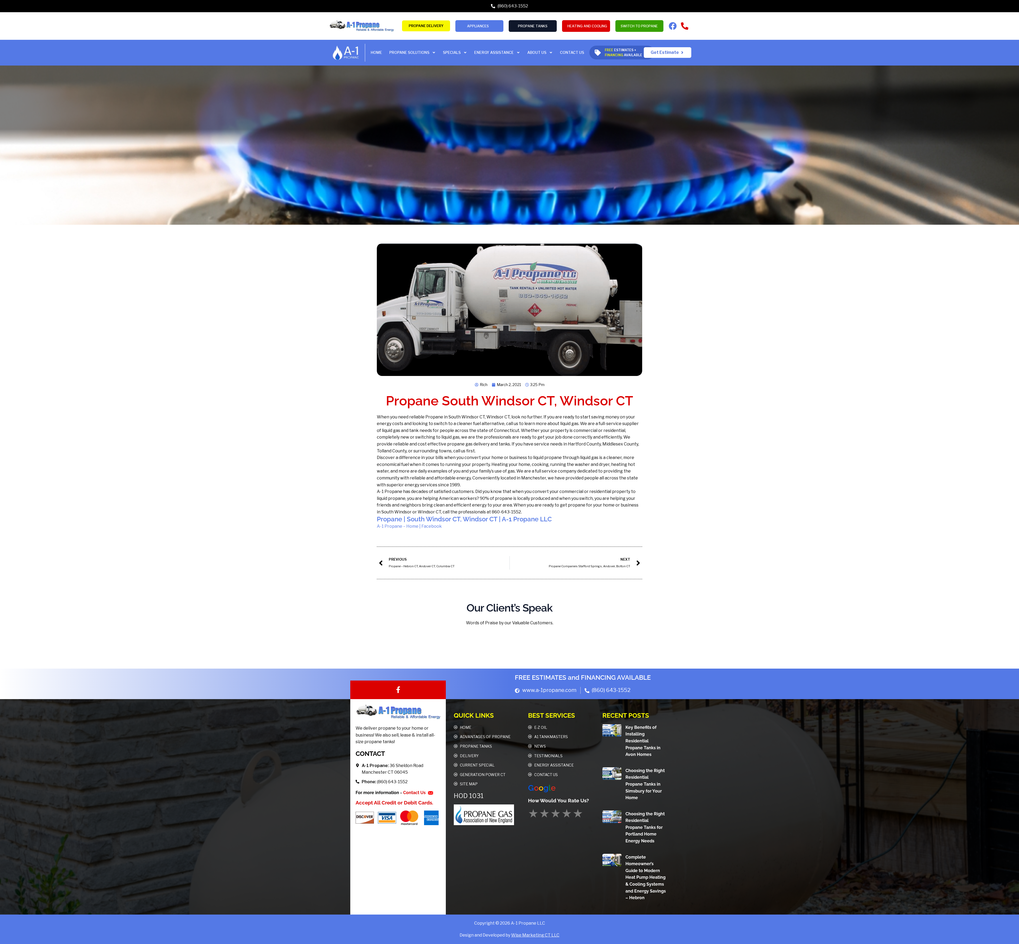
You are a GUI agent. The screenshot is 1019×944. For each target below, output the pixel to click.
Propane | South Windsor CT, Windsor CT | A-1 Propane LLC (464, 519)
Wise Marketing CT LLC (535, 935)
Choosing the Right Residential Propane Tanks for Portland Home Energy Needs (645, 827)
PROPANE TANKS (532, 26)
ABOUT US (536, 52)
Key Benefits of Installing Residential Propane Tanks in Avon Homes (642, 741)
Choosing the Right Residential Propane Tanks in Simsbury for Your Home (645, 784)
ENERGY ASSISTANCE (494, 52)
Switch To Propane (639, 26)
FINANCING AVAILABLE (616, 677)
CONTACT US (572, 52)
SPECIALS (452, 52)
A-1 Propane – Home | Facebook (409, 526)
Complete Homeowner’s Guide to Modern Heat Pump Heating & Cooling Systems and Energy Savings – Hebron (645, 877)
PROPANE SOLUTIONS (409, 52)
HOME (376, 52)
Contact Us (415, 792)
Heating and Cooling (587, 26)
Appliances (478, 26)
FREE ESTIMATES (540, 677)
